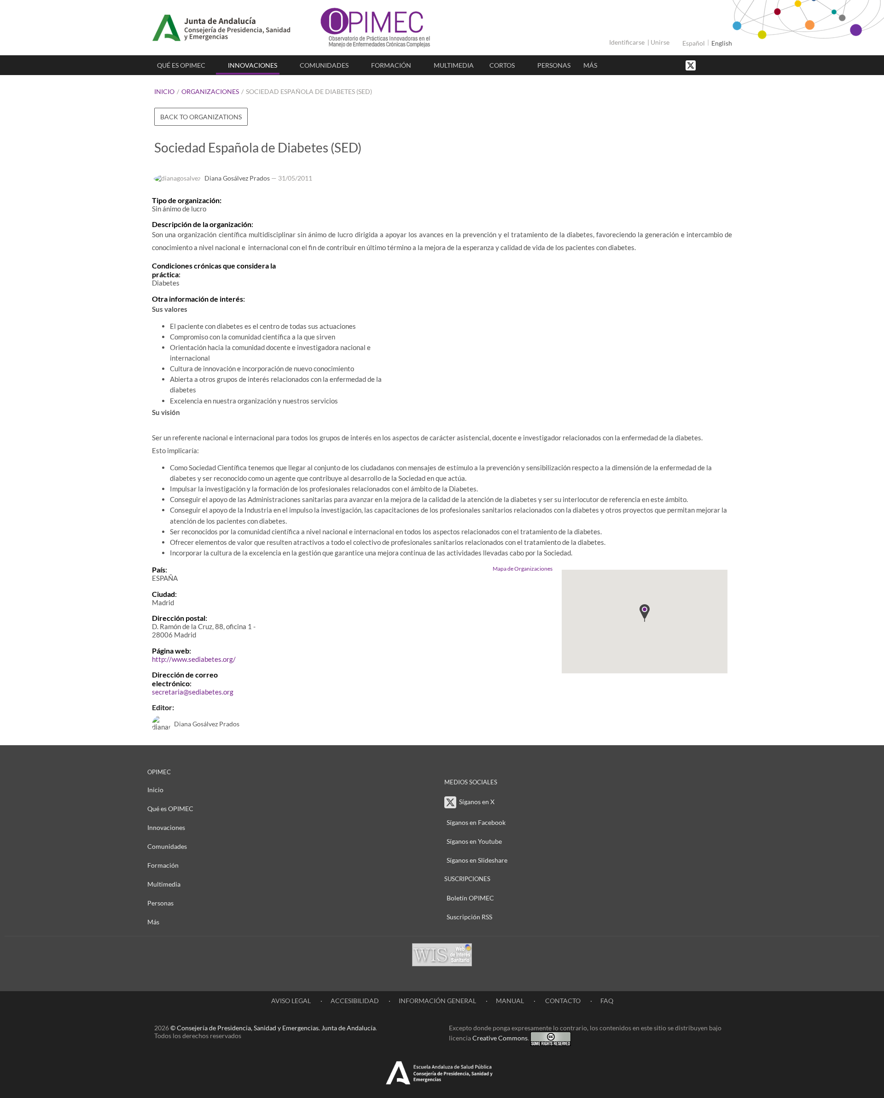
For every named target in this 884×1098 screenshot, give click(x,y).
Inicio (164, 91)
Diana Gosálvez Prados (237, 178)
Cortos (502, 65)
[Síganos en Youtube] (716, 64)
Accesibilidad (355, 1001)
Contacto (562, 1001)
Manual (510, 1001)
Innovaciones (252, 65)
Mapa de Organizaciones (522, 568)
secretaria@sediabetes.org (192, 692)
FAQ (606, 1001)
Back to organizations (201, 117)
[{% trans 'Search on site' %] (725, 64)
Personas (553, 65)
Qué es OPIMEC (181, 65)
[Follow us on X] (691, 64)
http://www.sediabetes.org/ (194, 659)
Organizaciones (210, 91)
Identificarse (627, 42)
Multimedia (454, 65)
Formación (391, 65)
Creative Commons (500, 1038)
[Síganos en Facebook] (706, 64)
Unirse (660, 42)
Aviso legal (291, 1001)
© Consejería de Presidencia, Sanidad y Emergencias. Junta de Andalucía (273, 1028)
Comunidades (324, 65)
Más (590, 65)
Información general (437, 1001)
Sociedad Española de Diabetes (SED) (309, 91)
